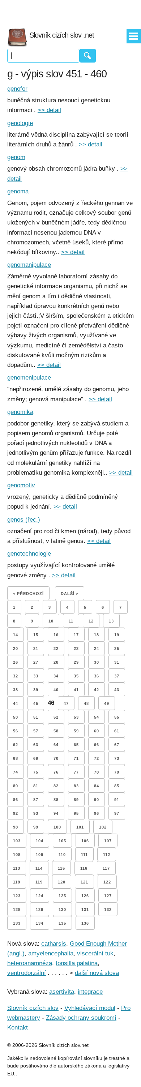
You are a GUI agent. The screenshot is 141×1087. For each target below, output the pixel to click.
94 (56, 813)
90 (96, 799)
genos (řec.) (23, 519)
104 (39, 841)
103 (17, 841)
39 (35, 690)
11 (71, 621)
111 (84, 854)
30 (96, 662)
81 (35, 786)
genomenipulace (29, 377)
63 (35, 745)
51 (35, 717)
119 (39, 882)
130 (62, 909)
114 (39, 868)
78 (96, 772)
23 (76, 648)
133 (17, 923)
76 (56, 772)
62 (15, 745)
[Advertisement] (70, 11)
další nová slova (97, 973)
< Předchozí (28, 593)
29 (76, 662)
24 (96, 648)
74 (15, 772)
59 (76, 731)
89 (76, 799)
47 (66, 703)
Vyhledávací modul (89, 1008)
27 (35, 662)
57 (35, 731)
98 (15, 827)
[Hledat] (88, 56)
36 (96, 676)
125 (62, 896)
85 (116, 786)
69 (35, 758)
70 (56, 758)
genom (16, 157)
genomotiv (21, 485)
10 (51, 621)
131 (85, 909)
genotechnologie (29, 553)
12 (91, 621)
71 (76, 758)
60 (96, 731)
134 (39, 923)
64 (56, 745)
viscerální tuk (95, 953)
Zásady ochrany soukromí (81, 1017)
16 (56, 635)
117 (106, 868)
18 (96, 635)
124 (39, 896)
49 (106, 703)
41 (76, 690)
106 (85, 841)
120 (61, 882)
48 (86, 703)
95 (76, 813)
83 (76, 786)
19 (116, 635)
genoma (18, 191)
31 (116, 662)
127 (108, 896)
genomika (20, 411)
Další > (69, 593)
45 (35, 703)
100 (57, 827)
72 (96, 758)
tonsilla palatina (77, 963)
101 (80, 827)
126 (85, 896)
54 (96, 717)
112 (106, 854)
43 (116, 690)
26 (15, 662)
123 (17, 896)
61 (116, 731)
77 (76, 772)
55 (116, 717)
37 (116, 676)
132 (108, 909)
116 (83, 868)
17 (76, 635)
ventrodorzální (26, 973)
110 (62, 854)
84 (96, 786)
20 (15, 648)
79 (116, 772)
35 (76, 676)
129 (39, 909)
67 (116, 745)
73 (116, 758)
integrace (90, 991)
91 (116, 799)
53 (76, 717)
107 (108, 841)
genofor (17, 88)
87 (35, 799)
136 (85, 923)
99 (35, 827)
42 (96, 690)
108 (17, 854)
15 (35, 635)
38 (15, 690)
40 (56, 690)
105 (62, 841)
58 (56, 731)
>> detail (49, 110)
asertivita (61, 991)
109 (39, 854)
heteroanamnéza (29, 963)
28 (56, 662)
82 (56, 786)
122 (107, 882)
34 (56, 676)
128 (17, 909)
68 (15, 758)
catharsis (53, 943)
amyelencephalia (50, 953)
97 (116, 813)
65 (76, 745)
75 (35, 772)
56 (15, 731)
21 (35, 648)
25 (116, 648)
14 (15, 635)
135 (62, 923)
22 (56, 648)
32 (15, 676)
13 (111, 621)
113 (16, 868)
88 (56, 799)
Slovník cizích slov (33, 1008)
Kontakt (17, 1027)
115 (61, 868)
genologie (20, 123)
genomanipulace (29, 264)
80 (15, 786)
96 (96, 813)
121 (84, 882)
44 (15, 703)
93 (35, 813)
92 (15, 813)
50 (15, 717)
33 (35, 676)
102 (103, 827)
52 (56, 717)
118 (16, 882)
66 (96, 745)
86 (15, 799)
